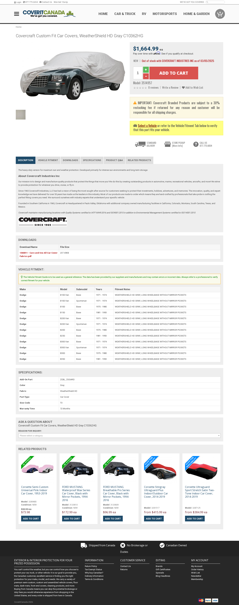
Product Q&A (114, 160)
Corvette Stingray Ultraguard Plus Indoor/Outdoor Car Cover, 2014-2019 (156, 492)
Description (25, 160)
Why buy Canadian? (94, 572)
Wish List (195, 572)
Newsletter (196, 576)
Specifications (92, 160)
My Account (196, 566)
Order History (197, 569)
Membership (197, 579)
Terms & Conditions (94, 579)
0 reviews (153, 87)
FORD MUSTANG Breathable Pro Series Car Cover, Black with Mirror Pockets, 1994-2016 (116, 493)
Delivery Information (94, 576)
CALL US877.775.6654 (206, 144)
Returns (123, 569)
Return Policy (91, 566)
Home (103, 14)
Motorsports (165, 14)
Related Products (139, 160)
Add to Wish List (194, 87)
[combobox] (119, 435)
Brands (159, 566)
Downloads (70, 160)
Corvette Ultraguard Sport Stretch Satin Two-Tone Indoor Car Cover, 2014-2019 (200, 492)
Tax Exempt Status (93, 569)
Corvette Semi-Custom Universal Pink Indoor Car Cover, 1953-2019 (34, 490)
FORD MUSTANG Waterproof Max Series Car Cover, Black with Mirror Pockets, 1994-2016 (76, 493)
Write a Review (170, 87)
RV (144, 14)
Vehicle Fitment (48, 160)
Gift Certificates (163, 569)
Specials (160, 572)
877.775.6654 (31, 2)
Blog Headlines (163, 576)
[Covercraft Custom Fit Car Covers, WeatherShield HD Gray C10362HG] (71, 75)
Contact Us (46, 2)
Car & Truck (124, 14)
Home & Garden (196, 14)
